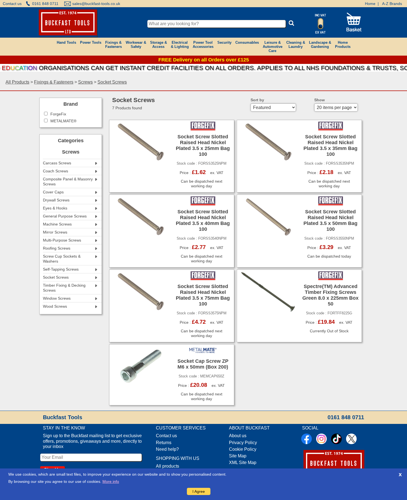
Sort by (257, 100)
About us (237, 435)
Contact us (12, 3)
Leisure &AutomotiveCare (272, 46)
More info (110, 481)
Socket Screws (112, 82)
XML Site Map (242, 462)
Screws (85, 82)
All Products (17, 82)
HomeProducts (343, 44)
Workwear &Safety (136, 44)
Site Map (237, 456)
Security (224, 42)
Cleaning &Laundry (295, 44)
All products (167, 466)
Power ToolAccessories (203, 44)
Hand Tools (66, 42)
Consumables (247, 42)
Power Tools (90, 42)
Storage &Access (158, 44)
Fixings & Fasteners (53, 82)
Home (370, 3)
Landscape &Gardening (320, 44)
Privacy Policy (243, 442)
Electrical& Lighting (180, 44)
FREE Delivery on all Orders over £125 (203, 60)
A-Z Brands (392, 3)
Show (319, 100)
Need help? (167, 449)
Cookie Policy (242, 449)
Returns (163, 442)
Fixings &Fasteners (113, 44)
